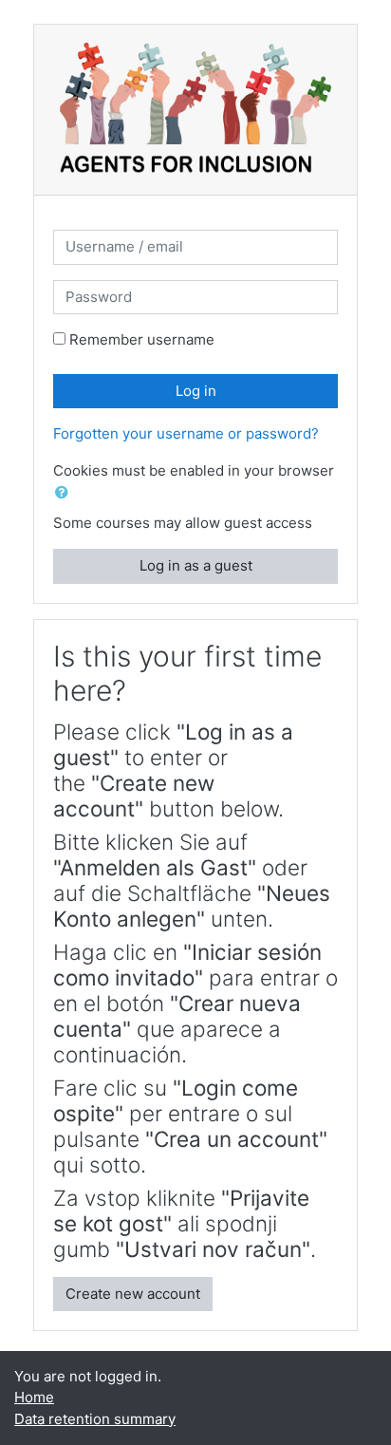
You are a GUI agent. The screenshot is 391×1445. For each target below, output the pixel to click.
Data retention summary (95, 1419)
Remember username (141, 339)
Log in (196, 391)
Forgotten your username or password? (186, 433)
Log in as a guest (196, 565)
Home (34, 1397)
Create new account (132, 1294)
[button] (65, 493)
